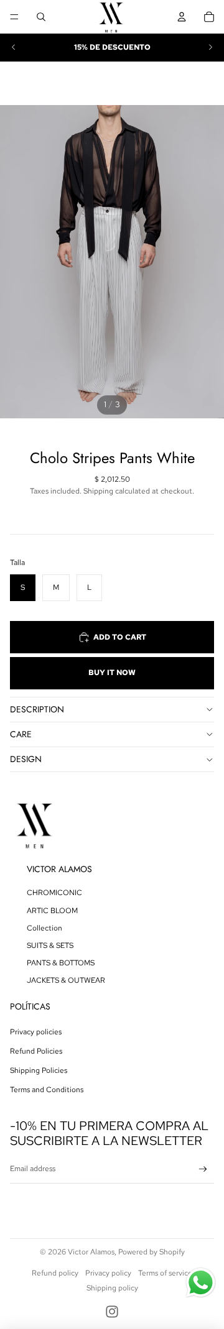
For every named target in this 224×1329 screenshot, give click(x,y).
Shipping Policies (38, 1070)
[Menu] (14, 16)
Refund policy (55, 1273)
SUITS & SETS (50, 945)
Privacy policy (108, 1273)
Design (26, 759)
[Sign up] (203, 1169)
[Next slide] (210, 47)
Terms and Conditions (46, 1090)
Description (37, 709)
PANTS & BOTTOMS (61, 963)
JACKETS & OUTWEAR (66, 980)
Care (21, 734)
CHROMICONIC (54, 893)
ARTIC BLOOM (52, 911)
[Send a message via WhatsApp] (201, 1283)
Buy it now (112, 673)
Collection (44, 928)
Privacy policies (36, 1032)
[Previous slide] (13, 47)
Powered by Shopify (151, 1252)
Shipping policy (112, 1288)
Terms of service (165, 1273)
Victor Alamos (91, 1252)
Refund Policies (36, 1051)
